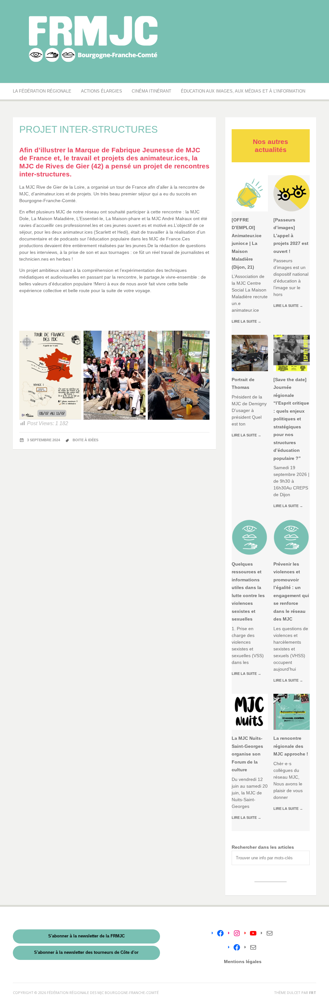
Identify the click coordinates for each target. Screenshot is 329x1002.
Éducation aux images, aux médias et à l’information (243, 91)
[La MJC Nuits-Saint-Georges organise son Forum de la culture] (250, 712)
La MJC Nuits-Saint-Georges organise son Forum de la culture (247, 754)
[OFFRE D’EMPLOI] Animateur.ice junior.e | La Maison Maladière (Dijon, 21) (247, 243)
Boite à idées (85, 440)
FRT (312, 992)
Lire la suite (246, 321)
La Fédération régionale (42, 91)
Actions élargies (101, 91)
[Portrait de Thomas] (250, 353)
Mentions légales (243, 961)
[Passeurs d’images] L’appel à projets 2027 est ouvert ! (290, 235)
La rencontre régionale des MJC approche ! (290, 746)
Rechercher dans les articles (263, 847)
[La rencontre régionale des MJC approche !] (291, 712)
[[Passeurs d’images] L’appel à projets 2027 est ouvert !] (291, 193)
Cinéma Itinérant (151, 91)
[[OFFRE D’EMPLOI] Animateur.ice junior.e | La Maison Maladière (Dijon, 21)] (250, 193)
